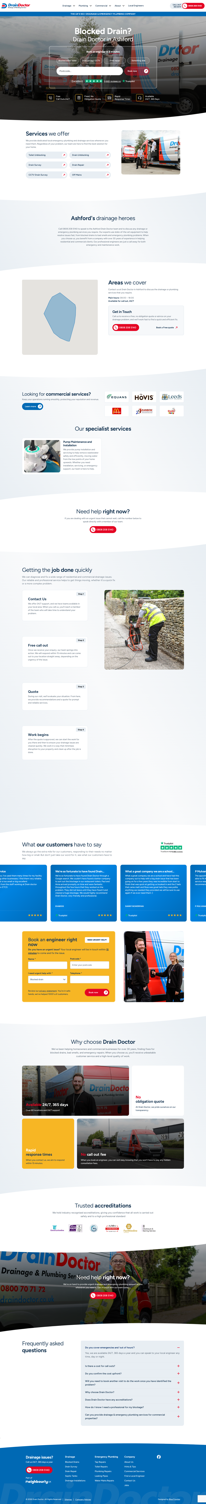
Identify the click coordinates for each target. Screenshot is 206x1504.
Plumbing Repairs (103, 1471)
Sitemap (68, 1499)
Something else (138, 60)
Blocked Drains (72, 1462)
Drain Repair (78, 165)
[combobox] (90, 71)
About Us (128, 1462)
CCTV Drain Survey (38, 175)
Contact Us (129, 1480)
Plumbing (83, 5)
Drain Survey (35, 165)
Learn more (30, 406)
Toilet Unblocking (37, 155)
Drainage (66, 5)
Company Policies (83, 1499)
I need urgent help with (40, 973)
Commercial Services (134, 1471)
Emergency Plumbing (106, 1456)
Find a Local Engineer (134, 1476)
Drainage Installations (75, 1480)
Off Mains (77, 175)
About (118, 5)
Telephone (76, 973)
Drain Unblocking (80, 155)
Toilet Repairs (101, 1466)
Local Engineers (136, 5)
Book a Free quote (165, 327)
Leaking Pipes (101, 1476)
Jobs (126, 1485)
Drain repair (115, 60)
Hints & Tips (130, 1466)
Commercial (101, 5)
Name (32, 959)
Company (129, 1456)
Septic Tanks (71, 1476)
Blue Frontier (174, 1499)
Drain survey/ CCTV (91, 60)
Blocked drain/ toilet (67, 60)
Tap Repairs (100, 1462)
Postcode (75, 959)
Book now (132, 71)
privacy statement (48, 991)
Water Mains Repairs (104, 1480)
